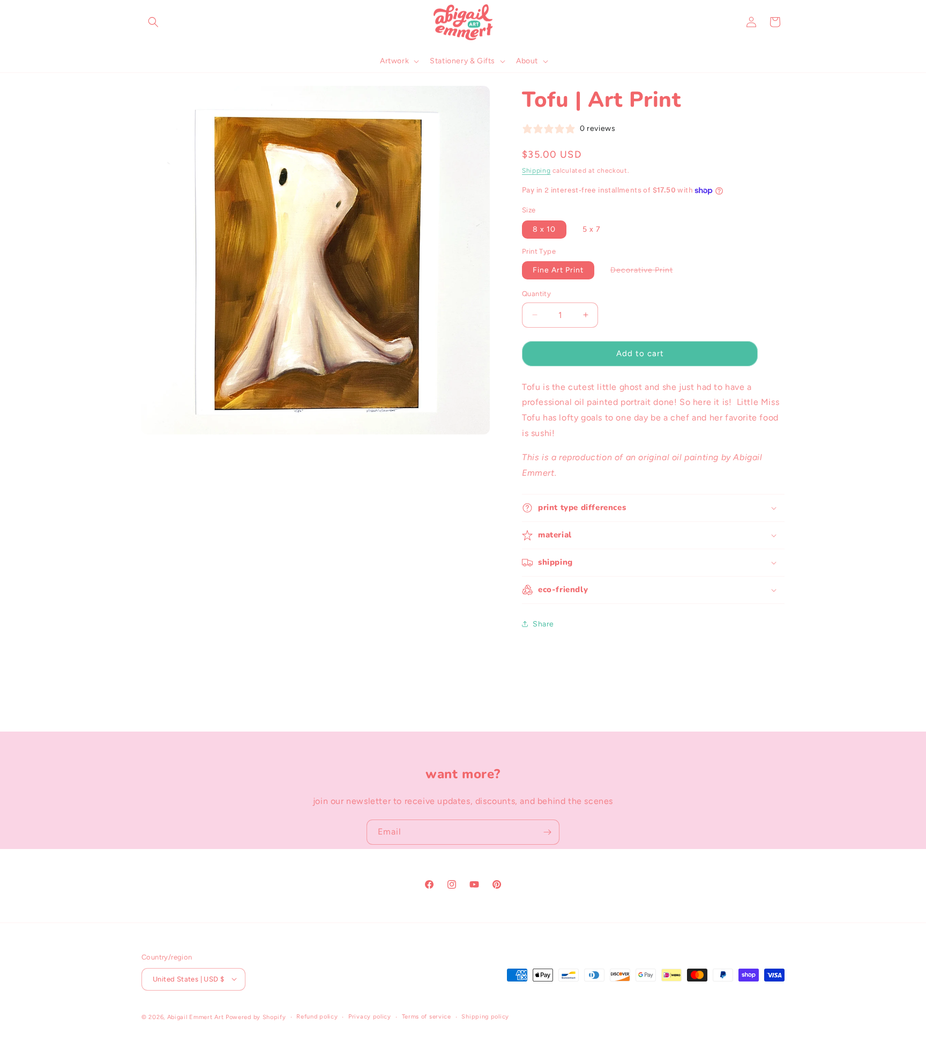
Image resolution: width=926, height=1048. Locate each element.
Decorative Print (647, 272)
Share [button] (543, 624)
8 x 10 (544, 229)
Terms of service (426, 1016)
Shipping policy (485, 1016)
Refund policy (317, 1016)
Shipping (536, 170)
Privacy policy (369, 1016)
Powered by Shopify (256, 1016)
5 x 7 (592, 229)
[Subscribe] (547, 832)
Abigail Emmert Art (195, 1016)
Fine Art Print (558, 270)
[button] (153, 22)
